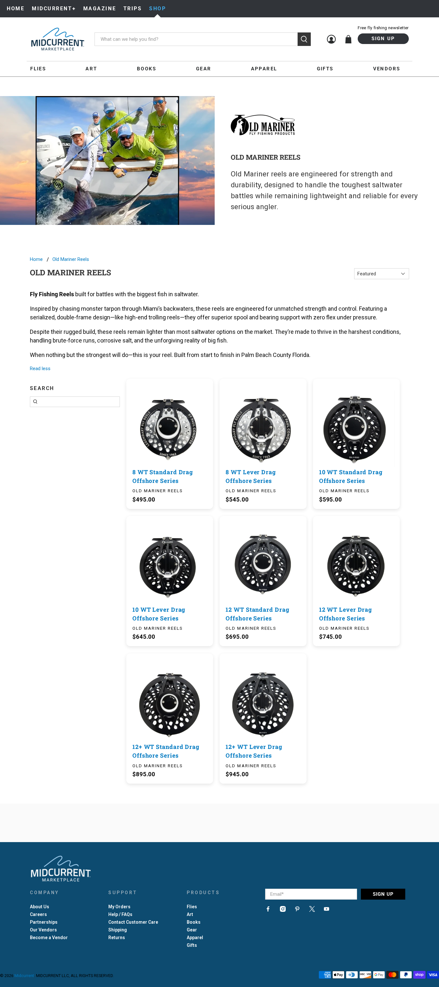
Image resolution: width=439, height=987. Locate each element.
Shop (157, 8)
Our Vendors (43, 929)
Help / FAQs (120, 914)
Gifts (325, 69)
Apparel (264, 69)
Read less (40, 368)
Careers (38, 914)
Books (147, 69)
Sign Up (383, 38)
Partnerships (44, 922)
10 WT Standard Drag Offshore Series (351, 476)
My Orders (119, 906)
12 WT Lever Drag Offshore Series (345, 614)
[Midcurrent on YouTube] (326, 910)
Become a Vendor (49, 937)
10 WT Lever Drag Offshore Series (158, 614)
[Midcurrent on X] (312, 910)
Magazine (99, 8)
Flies (38, 69)
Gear (203, 69)
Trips (132, 8)
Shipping (117, 929)
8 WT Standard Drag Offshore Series (162, 476)
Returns (116, 937)
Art (91, 69)
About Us (39, 906)
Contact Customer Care (133, 922)
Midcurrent (24, 975)
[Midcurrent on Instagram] (283, 910)
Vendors (386, 69)
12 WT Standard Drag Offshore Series (257, 614)
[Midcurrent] (57, 39)
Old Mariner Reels (70, 259)
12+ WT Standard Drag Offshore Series (166, 751)
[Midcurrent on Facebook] (268, 910)
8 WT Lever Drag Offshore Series (251, 476)
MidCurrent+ (54, 8)
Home (15, 8)
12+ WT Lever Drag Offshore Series (254, 751)
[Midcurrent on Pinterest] (297, 910)
